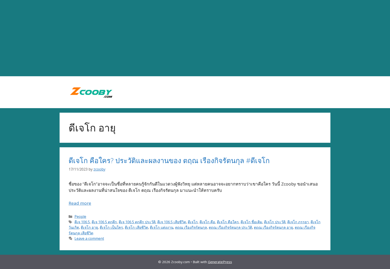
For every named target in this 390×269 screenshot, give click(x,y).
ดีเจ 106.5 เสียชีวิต (171, 221)
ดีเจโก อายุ (89, 227)
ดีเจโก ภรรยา (298, 221)
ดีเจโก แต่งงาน (161, 227)
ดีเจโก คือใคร (228, 221)
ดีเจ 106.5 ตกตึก (104, 221)
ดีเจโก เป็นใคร (111, 227)
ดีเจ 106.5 (82, 221)
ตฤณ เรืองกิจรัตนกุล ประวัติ (230, 227)
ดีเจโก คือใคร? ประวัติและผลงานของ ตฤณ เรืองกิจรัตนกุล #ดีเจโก (169, 160)
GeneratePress (220, 261)
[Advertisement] (195, 38)
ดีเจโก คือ (207, 221)
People (80, 216)
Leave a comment (89, 238)
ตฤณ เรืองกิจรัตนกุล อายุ (273, 227)
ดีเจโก (193, 221)
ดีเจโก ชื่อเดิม (251, 221)
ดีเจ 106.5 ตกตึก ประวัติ (137, 221)
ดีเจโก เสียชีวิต (136, 227)
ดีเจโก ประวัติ (275, 221)
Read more (80, 203)
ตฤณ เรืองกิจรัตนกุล (191, 227)
